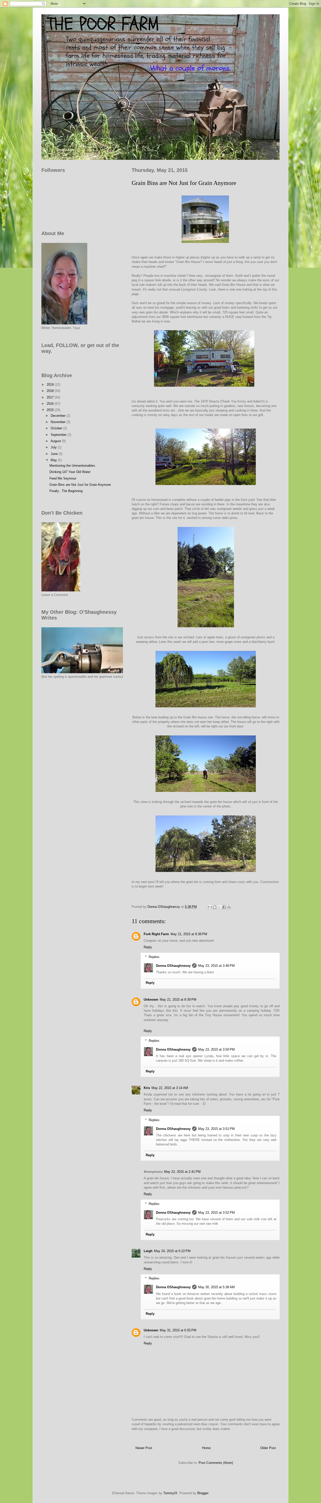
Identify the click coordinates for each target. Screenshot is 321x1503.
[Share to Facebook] (224, 907)
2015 (51, 410)
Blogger (202, 1493)
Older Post (268, 1448)
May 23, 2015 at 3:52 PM (216, 1212)
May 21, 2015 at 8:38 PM (189, 934)
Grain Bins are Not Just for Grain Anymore (80, 485)
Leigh (148, 1251)
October (57, 428)
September (59, 435)
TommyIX (170, 1493)
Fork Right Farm (156, 934)
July (54, 447)
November (58, 422)
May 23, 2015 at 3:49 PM (216, 966)
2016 (51, 403)
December (58, 416)
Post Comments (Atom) (216, 1463)
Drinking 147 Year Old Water (70, 472)
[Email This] (209, 907)
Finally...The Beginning (66, 491)
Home (206, 1448)
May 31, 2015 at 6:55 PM (178, 1330)
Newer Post (143, 1448)
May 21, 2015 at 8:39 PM (178, 999)
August (56, 441)
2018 (51, 391)
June (55, 454)
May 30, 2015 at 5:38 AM (216, 1287)
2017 (51, 397)
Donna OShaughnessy (173, 966)
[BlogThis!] (214, 907)
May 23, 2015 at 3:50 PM (216, 1049)
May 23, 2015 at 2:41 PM (182, 1172)
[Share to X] (219, 907)
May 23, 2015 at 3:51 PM (216, 1129)
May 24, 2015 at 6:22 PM (172, 1251)
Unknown (151, 999)
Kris (147, 1088)
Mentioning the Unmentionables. (72, 465)
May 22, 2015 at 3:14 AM (169, 1088)
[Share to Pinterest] (228, 907)
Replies (154, 957)
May (54, 460)
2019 (51, 384)
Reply (148, 947)
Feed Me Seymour (62, 478)
